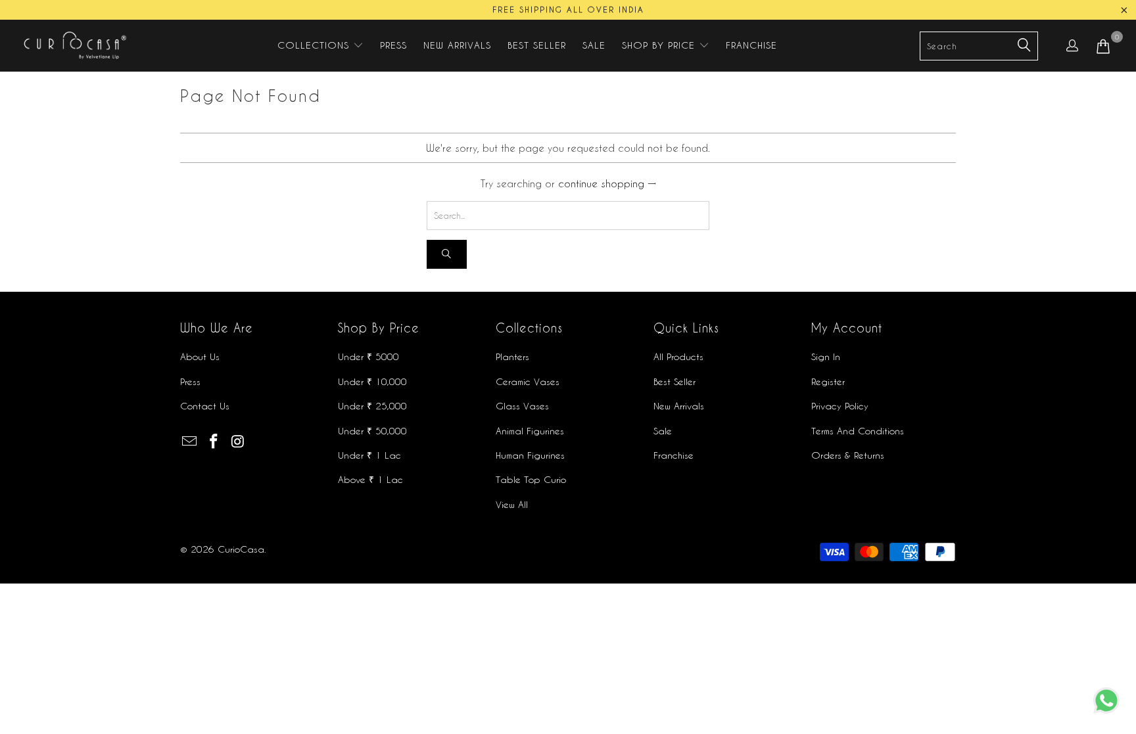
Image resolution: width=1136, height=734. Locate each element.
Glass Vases (522, 405)
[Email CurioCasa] (190, 441)
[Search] (447, 254)
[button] (320, 46)
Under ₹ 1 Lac (369, 455)
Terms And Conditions (857, 430)
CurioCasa (241, 549)
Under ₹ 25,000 (372, 405)
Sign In (825, 356)
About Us (200, 356)
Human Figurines (530, 455)
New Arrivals (678, 405)
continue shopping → (607, 183)
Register (828, 381)
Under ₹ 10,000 (372, 381)
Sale (662, 430)
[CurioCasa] (74, 46)
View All (512, 504)
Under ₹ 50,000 (372, 430)
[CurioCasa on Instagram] (238, 441)
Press (190, 381)
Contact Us (204, 405)
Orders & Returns (847, 455)
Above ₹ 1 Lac (370, 479)
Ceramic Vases (527, 381)
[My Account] (1072, 45)
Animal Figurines (530, 430)
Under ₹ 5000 (368, 356)
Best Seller (674, 381)
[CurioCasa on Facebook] (214, 441)
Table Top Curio (531, 479)
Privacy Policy (839, 405)
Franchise (673, 455)
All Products (678, 356)
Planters (512, 356)
